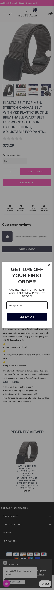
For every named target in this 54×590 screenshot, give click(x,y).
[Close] (48, 265)
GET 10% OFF (27, 317)
